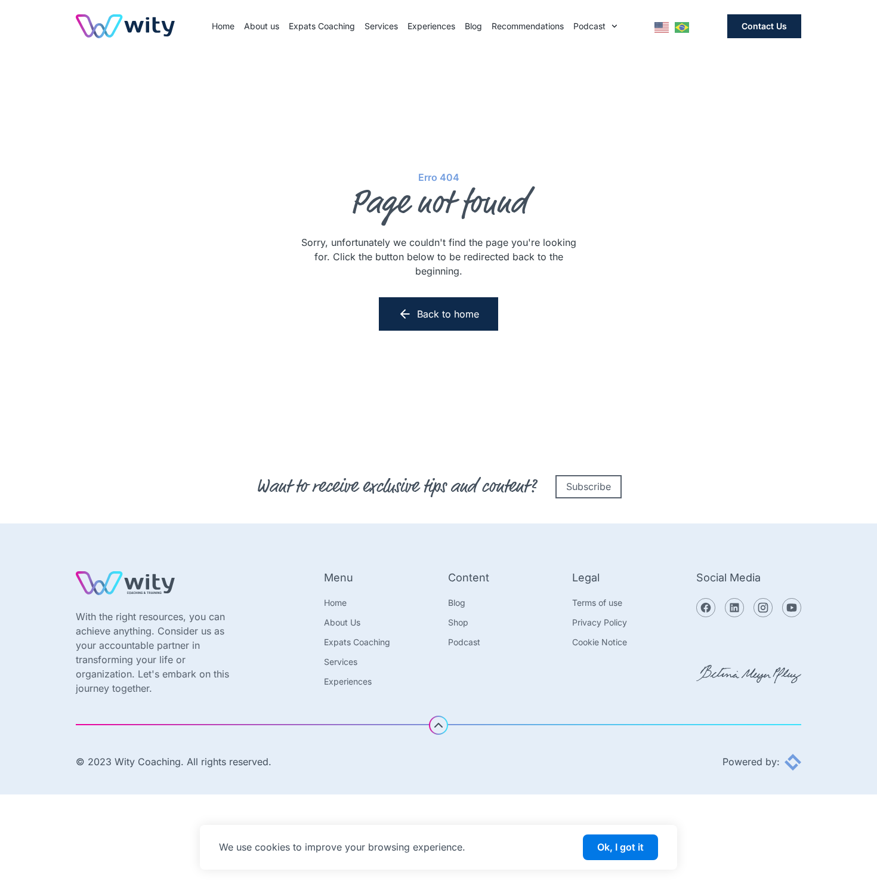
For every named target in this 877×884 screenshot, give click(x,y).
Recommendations (528, 26)
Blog (473, 26)
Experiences (431, 26)
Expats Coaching (322, 26)
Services (381, 26)
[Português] (682, 26)
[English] (662, 26)
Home (223, 26)
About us (261, 26)
